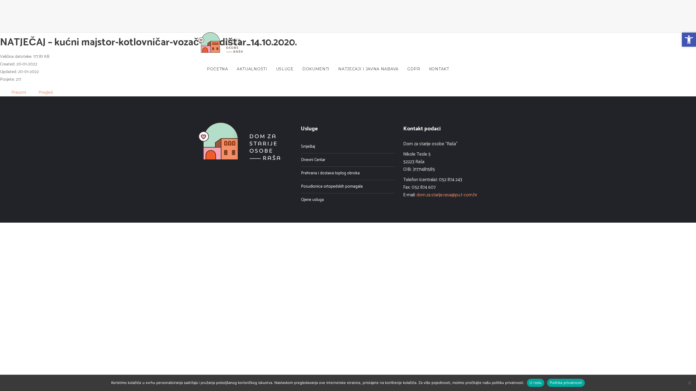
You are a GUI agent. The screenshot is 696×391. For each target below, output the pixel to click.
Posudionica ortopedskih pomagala (332, 186)
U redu (536, 382)
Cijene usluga (312, 199)
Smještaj (308, 146)
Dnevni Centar (313, 159)
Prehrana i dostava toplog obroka (330, 173)
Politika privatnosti (566, 382)
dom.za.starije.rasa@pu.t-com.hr (447, 195)
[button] (689, 40)
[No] (689, 383)
